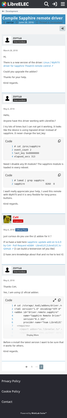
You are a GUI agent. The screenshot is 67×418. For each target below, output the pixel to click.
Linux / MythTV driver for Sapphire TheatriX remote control (31, 64)
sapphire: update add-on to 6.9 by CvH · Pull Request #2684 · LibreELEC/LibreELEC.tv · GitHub (32, 245)
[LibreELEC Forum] (15, 4)
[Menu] (63, 4)
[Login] (54, 4)
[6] (9, 322)
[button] (54, 300)
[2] (9, 150)
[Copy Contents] (59, 141)
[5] (9, 319)
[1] (9, 146)
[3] (9, 153)
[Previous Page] (27, 367)
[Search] (46, 4)
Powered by (33, 413)
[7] (9, 326)
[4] (9, 156)
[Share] (62, 28)
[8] (9, 329)
